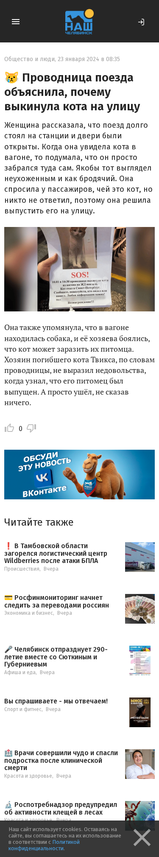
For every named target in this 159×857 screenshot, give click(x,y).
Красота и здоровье (28, 776)
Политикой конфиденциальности (44, 845)
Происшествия (21, 569)
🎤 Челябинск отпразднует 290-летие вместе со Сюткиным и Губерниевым (56, 657)
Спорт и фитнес (23, 709)
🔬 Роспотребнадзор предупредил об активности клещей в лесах (60, 808)
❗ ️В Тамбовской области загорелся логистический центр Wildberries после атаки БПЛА (55, 553)
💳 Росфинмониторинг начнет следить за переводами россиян (56, 601)
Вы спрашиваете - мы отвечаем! (56, 701)
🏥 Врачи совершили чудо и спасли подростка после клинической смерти (61, 760)
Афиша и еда (20, 672)
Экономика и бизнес (28, 613)
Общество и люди (29, 59)
